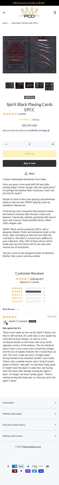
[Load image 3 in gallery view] (29, 85)
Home (5, 23)
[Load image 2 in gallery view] (19, 85)
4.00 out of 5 (36, 279)
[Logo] (29, 13)
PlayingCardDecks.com (31, 447)
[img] (10, 317)
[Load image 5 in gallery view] (49, 86)
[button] (10, 114)
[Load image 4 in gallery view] (39, 85)
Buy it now (29, 163)
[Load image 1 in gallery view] (9, 85)
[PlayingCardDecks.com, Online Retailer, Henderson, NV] (28, 454)
